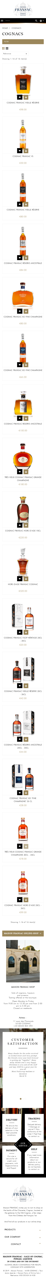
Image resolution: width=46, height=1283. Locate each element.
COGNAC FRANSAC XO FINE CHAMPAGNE (23, 317)
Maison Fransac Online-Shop (21, 933)
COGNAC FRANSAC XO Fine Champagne (23, 370)
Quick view (19, 97)
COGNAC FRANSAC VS (23, 156)
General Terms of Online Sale (29, 1273)
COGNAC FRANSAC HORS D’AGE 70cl (23, 531)
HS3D (33, 1275)
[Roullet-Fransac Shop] (23, 961)
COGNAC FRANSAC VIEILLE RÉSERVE (23, 103)
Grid (3, 48)
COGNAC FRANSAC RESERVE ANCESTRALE (23, 424)
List (7, 48)
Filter (6, 42)
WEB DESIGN (24, 1275)
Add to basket (26, 97)
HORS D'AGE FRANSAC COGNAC (23, 584)
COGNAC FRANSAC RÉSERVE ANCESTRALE (23, 263)
